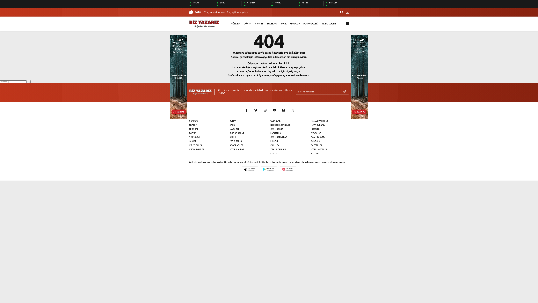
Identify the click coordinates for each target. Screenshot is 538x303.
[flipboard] (284, 110)
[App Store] (250, 169)
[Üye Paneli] (346, 12)
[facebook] (247, 110)
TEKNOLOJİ (194, 137)
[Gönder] (345, 92)
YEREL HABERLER (319, 149)
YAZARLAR (275, 121)
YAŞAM (192, 141)
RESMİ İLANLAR (236, 149)
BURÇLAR (315, 141)
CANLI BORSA (276, 129)
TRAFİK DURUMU (278, 149)
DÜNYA (247, 23)
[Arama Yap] (340, 12)
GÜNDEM (235, 23)
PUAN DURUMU (318, 137)
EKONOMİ (272, 23)
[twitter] (256, 110)
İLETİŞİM (315, 153)
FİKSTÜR (274, 141)
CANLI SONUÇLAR (278, 137)
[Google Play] (269, 169)
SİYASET (259, 23)
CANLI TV (274, 145)
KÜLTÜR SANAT (236, 133)
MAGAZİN (295, 23)
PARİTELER (275, 133)
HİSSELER (315, 129)
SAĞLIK (232, 137)
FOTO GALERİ (310, 23)
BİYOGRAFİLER (236, 145)
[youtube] (274, 110)
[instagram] (265, 110)
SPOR (284, 23)
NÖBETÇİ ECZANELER (280, 125)
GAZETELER (316, 145)
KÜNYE (273, 153)
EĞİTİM (192, 133)
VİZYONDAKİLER (196, 149)
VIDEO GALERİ (329, 23)
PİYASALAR (316, 133)
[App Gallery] (288, 169)
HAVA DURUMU (318, 125)
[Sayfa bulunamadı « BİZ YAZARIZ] (204, 23)
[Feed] (293, 110)
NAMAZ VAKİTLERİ (319, 121)
